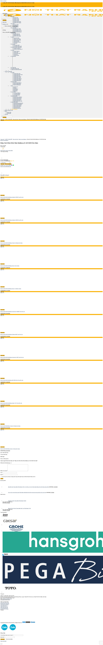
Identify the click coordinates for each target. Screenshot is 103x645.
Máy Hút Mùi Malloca (17, 82)
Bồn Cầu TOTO (16, 18)
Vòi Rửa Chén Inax (16, 75)
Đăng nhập (2, 639)
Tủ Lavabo (15, 43)
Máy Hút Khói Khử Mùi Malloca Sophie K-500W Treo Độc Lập (11, 197)
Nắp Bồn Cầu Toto (16, 34)
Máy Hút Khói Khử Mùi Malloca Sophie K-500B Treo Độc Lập (11, 220)
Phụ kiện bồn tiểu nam (17, 31)
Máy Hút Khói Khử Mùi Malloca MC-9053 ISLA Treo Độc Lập (11, 380)
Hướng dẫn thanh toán (4, 602)
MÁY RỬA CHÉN (14, 95)
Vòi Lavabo (13, 44)
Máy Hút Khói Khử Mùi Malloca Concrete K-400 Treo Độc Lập (12, 357)
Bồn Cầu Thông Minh (17, 21)
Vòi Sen (12, 50)
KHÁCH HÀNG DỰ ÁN (9, 110)
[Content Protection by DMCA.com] (26, 622)
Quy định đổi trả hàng (4, 608)
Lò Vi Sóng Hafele (16, 93)
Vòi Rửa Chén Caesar (17, 76)
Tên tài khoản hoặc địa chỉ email (6, 635)
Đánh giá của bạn (3, 462)
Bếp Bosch (15, 90)
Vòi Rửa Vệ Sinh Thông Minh (16, 47)
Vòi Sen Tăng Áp (16, 51)
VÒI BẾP (12, 72)
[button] (5, 13)
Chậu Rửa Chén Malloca (17, 104)
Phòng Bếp (9, 113)
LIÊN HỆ (6, 114)
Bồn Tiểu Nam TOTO (17, 29)
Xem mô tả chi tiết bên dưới (5, 166)
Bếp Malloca (15, 88)
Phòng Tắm (9, 112)
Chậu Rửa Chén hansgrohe (18, 103)
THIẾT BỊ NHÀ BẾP (8, 71)
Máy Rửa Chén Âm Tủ (17, 100)
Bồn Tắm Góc (15, 25)
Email (1, 474)
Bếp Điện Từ (15, 86)
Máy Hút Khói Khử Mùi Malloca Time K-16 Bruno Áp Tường (11, 242)
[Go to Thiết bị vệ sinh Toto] (11, 592)
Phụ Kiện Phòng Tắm (15, 68)
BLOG (6, 111)
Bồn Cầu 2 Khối (16, 20)
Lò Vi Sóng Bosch (16, 94)
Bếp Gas (14, 87)
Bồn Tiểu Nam (13, 27)
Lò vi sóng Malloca (16, 92)
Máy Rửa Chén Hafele (17, 98)
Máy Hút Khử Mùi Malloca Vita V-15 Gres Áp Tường (10, 448)
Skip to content (3, 0)
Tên (1, 472)
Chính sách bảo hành (4, 606)
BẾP (12, 85)
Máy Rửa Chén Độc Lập (17, 101)
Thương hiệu (13, 56)
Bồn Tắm (12, 23)
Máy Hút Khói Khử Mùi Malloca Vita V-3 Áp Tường (9, 265)
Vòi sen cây (15, 54)
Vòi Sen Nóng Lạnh (16, 53)
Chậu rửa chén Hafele (17, 105)
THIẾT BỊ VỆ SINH (8, 15)
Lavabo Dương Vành (17, 40)
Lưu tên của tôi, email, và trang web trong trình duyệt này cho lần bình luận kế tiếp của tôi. (18, 476)
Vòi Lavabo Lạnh (16, 45)
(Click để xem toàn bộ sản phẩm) (6, 150)
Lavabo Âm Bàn (16, 41)
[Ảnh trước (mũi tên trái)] (0, 644)
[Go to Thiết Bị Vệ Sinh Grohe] (16, 531)
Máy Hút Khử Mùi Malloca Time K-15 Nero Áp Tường (10, 425)
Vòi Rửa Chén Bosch (17, 80)
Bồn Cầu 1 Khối (16, 19)
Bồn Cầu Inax (15, 17)
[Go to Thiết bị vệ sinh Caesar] (10, 524)
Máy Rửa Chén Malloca (17, 97)
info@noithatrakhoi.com (7, 598)
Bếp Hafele (15, 89)
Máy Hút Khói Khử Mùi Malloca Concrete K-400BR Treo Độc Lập (12, 311)
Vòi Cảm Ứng (13, 67)
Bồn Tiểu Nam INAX (17, 28)
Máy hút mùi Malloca (4, 140)
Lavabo (12, 36)
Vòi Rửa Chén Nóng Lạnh (17, 74)
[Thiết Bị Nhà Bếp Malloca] (3, 149)
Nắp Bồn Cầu (13, 32)
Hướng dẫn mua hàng (4, 604)
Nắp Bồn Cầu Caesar (17, 35)
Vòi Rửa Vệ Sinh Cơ (16, 48)
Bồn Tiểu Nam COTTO (17, 30)
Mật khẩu (2, 637)
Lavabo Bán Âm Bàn (17, 42)
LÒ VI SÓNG (13, 91)
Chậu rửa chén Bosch (17, 106)
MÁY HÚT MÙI (14, 81)
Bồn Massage (15, 26)
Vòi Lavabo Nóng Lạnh (17, 46)
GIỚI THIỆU (7, 14)
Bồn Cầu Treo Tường (17, 22)
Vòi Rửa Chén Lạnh (16, 73)
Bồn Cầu (12, 16)
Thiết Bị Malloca (14, 109)
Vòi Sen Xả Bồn (16, 55)
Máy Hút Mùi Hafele (17, 83)
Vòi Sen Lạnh (15, 52)
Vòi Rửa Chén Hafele (17, 79)
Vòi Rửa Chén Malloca (17, 78)
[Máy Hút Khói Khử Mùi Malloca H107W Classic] (5, 158)
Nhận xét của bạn (4, 470)
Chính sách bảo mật (4, 607)
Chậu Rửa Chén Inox (17, 108)
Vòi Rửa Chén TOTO (17, 77)
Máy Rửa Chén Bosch (17, 99)
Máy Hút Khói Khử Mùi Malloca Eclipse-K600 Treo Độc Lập (11, 334)
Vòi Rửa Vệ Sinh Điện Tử (17, 49)
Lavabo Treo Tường (17, 38)
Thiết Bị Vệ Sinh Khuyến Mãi (16, 69)
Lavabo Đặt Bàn (16, 37)
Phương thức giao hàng (4, 603)
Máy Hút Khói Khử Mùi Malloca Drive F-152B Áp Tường (10, 288)
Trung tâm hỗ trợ (3, 605)
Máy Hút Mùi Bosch (17, 84)
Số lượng (3, 162)
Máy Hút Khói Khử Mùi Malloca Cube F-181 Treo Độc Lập (11, 403)
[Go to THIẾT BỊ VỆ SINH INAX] (5, 555)
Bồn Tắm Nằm (16, 24)
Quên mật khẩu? (3, 641)
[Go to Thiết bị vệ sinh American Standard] (5, 516)
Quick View (2, 195)
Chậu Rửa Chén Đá (16, 107)
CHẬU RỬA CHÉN (14, 102)
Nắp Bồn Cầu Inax (16, 33)
